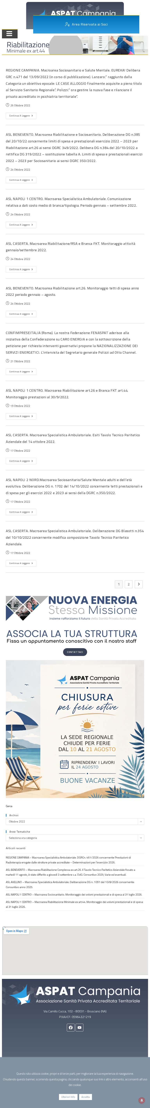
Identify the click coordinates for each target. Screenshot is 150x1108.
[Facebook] (71, 1027)
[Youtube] (79, 1027)
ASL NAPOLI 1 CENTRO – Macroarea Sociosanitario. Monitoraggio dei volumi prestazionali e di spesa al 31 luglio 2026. (74, 894)
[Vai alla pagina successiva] (139, 584)
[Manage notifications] (142, 1100)
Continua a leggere (22, 115)
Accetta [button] (85, 1097)
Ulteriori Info (68, 1097)
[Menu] (8, 33)
